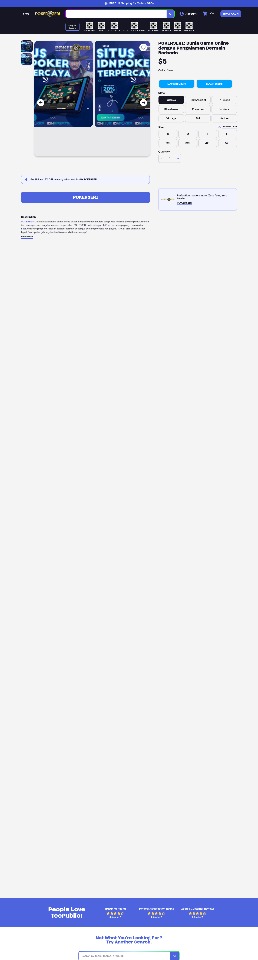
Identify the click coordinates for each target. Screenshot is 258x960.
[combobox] (116, 14)
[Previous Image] (40, 103)
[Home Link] (47, 14)
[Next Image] (143, 103)
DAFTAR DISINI (176, 83)
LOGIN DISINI (214, 83)
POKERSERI (85, 197)
